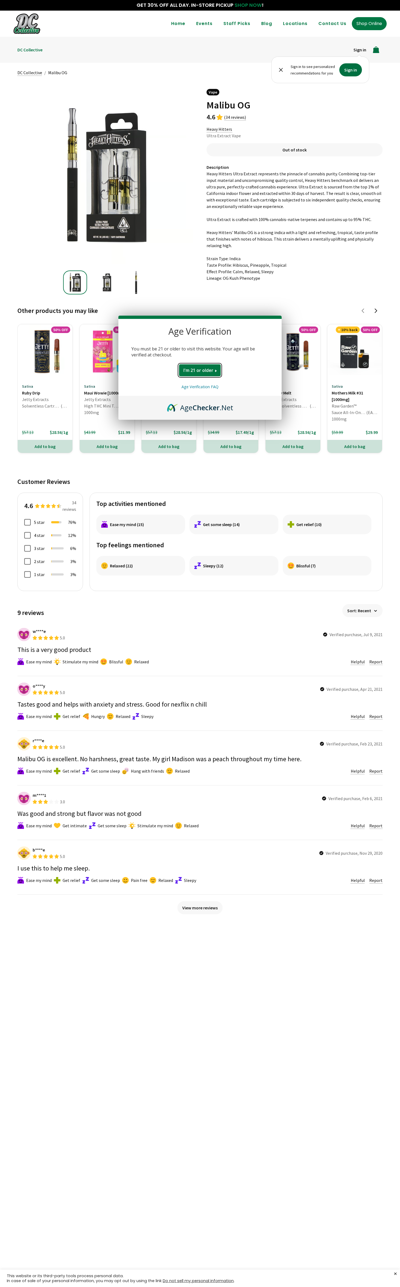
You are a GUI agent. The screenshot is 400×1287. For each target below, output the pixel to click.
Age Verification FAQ (200, 386)
